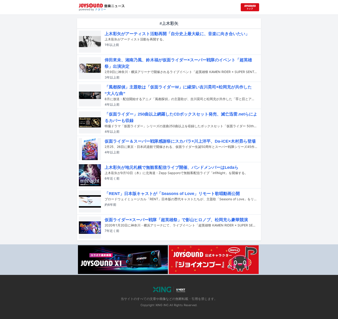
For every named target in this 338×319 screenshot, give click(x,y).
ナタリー (100, 9)
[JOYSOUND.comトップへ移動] (250, 7)
